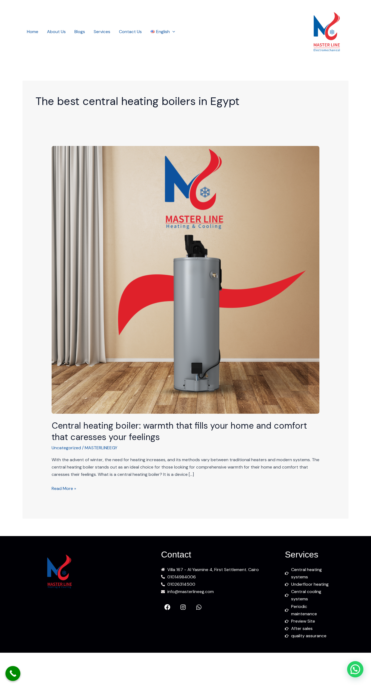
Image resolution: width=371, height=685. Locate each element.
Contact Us (130, 31)
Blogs (79, 31)
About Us (56, 31)
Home (32, 31)
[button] (172, 31)
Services (102, 31)
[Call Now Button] (12, 673)
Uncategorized (66, 448)
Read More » (64, 488)
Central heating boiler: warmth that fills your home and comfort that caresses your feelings (179, 431)
